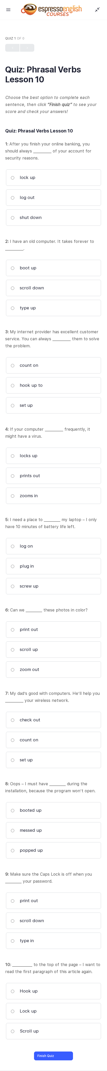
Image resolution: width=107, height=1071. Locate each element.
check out (29, 719)
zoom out (28, 669)
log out (26, 197)
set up (25, 405)
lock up (26, 177)
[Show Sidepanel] (96, 10)
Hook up (28, 991)
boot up (27, 267)
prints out (29, 475)
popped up (30, 850)
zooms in (28, 495)
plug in (26, 566)
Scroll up (28, 1031)
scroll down (31, 287)
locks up (27, 455)
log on (25, 546)
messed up (30, 830)
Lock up (27, 1011)
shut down (30, 217)
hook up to (30, 385)
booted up (30, 810)
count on (28, 365)
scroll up (28, 649)
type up (27, 307)
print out (28, 629)
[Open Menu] (8, 9)
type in (26, 940)
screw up (28, 586)
